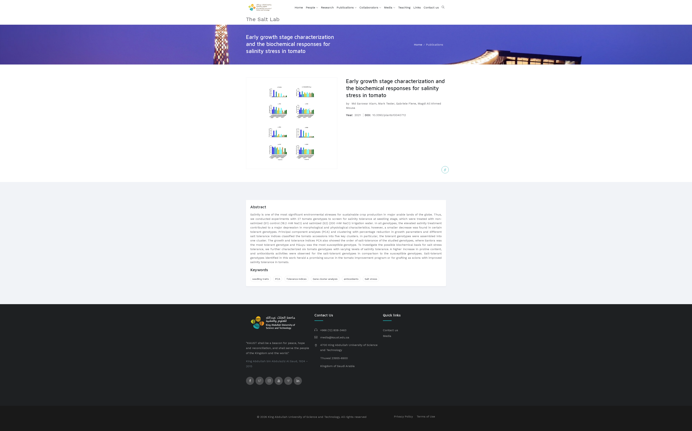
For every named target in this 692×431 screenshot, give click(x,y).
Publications (346, 7)
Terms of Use (426, 416)
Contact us (431, 7)
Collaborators (369, 7)
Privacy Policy (403, 416)
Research (327, 7)
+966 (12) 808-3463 (333, 330)
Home (299, 7)
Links (417, 7)
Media (388, 7)
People (311, 7)
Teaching (404, 7)
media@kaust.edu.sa (334, 337)
